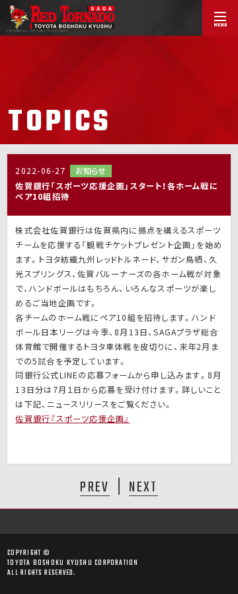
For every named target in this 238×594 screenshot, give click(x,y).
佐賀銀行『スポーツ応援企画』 (72, 419)
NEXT (143, 487)
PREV (94, 487)
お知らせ (90, 171)
